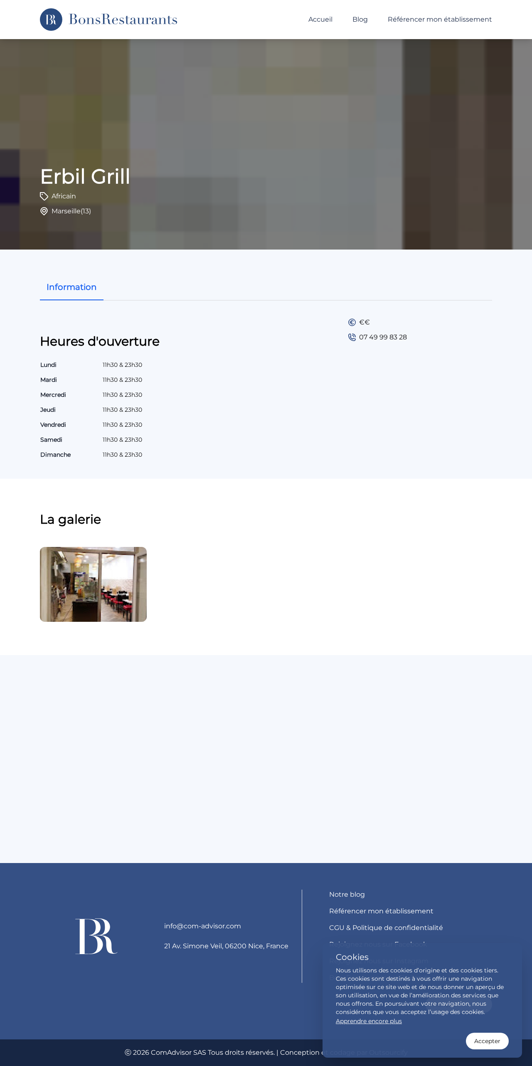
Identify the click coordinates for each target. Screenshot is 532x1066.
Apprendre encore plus (369, 1021)
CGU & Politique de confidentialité (386, 928)
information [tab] (72, 287)
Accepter (487, 1041)
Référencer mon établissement (440, 19)
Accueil (320, 19)
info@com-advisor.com (202, 926)
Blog (360, 19)
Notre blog (347, 894)
